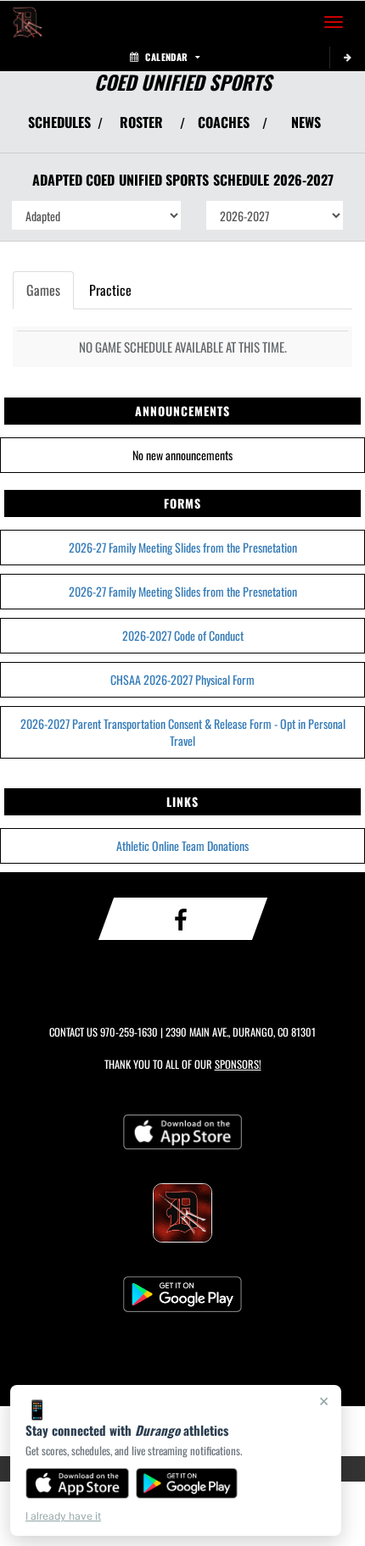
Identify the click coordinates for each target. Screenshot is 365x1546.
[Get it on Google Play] (187, 1483)
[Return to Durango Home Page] (25, 22)
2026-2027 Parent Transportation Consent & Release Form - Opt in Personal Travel (182, 732)
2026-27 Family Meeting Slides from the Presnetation (183, 547)
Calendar (166, 57)
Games (43, 290)
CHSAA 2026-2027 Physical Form (182, 679)
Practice (110, 290)
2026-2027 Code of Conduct (183, 635)
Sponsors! (238, 1064)
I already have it (63, 1516)
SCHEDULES (59, 122)
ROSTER (141, 122)
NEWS (306, 122)
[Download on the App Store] (77, 1483)
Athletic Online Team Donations (182, 845)
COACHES (224, 122)
